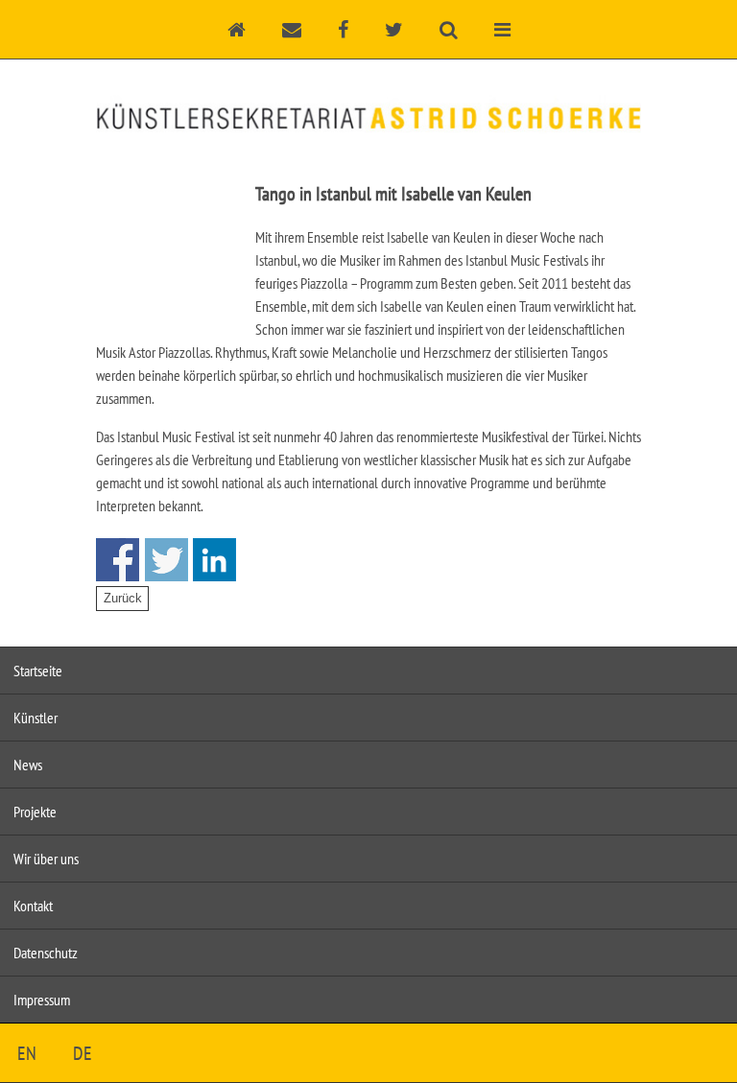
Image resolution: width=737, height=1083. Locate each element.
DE (82, 1053)
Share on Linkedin (214, 559)
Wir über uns (46, 858)
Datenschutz (45, 952)
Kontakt (33, 905)
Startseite (37, 670)
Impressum (41, 999)
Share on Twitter (166, 559)
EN (26, 1053)
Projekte (35, 811)
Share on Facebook (117, 559)
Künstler (35, 717)
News (27, 764)
